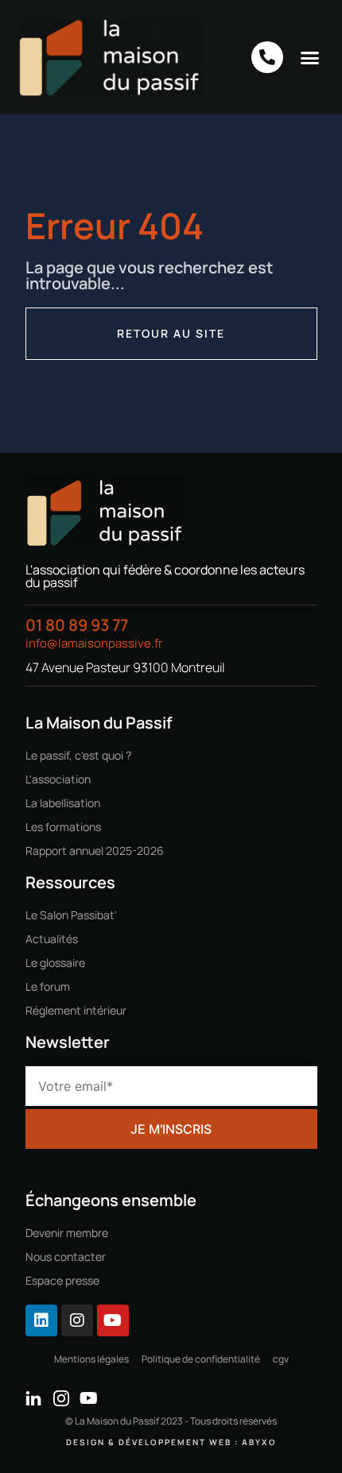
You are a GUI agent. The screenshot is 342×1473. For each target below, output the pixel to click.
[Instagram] (77, 1320)
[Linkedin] (41, 1320)
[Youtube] (113, 1320)
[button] (310, 57)
